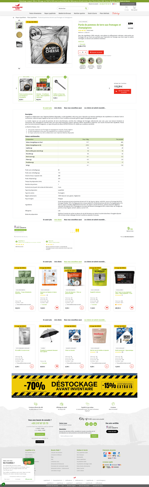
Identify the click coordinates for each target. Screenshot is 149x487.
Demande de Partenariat (57, 464)
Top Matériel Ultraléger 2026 (84, 464)
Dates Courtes (80, 468)
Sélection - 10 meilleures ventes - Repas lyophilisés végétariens (43, 95)
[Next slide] (19, 68)
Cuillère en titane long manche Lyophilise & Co (59, 94)
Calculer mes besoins (56, 452)
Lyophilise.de (89, 480)
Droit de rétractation (84, 485)
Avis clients (58, 108)
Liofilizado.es (68, 480)
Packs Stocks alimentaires (83, 466)
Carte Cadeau (80, 470)
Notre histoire (28, 455)
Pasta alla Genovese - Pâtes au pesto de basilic (73, 293)
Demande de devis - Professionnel (60, 468)
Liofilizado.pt (99, 483)
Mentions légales (71, 485)
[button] (3, 484)
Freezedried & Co (57, 480)
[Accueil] (13, 17)
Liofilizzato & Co (79, 480)
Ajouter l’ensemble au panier (124, 91)
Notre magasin (29, 457)
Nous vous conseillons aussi (73, 108)
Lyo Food (130, 28)
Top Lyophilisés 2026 (82, 452)
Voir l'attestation (20, 230)
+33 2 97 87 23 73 (40, 423)
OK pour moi (28, 479)
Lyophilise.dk (89, 483)
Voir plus (81, 41)
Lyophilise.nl (50, 483)
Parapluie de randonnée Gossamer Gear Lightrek (49, 351)
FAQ (52, 459)
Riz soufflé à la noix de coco (22, 350)
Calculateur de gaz (56, 470)
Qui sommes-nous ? (30, 452)
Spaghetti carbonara (95, 292)
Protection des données (52, 485)
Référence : (81, 32)
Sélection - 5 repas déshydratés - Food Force (23, 293)
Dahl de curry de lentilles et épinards (99, 350)
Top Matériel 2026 (81, 461)
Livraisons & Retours (56, 455)
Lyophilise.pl (60, 483)
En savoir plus (47, 108)
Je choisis (17, 479)
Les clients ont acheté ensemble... (95, 108)
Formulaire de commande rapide (59, 466)
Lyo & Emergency (101, 480)
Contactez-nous (55, 461)
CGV (63, 485)
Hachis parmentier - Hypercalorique (124, 350)
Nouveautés (80, 457)
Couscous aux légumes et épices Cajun (48, 293)
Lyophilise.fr (47, 480)
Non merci (6, 479)
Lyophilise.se (79, 483)
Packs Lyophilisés (81, 459)
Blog (52, 457)
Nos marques (80, 455)
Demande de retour (98, 485)
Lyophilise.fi (69, 483)
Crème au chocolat (70, 350)
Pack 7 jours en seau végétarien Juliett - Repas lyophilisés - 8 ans (123, 293)
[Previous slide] (19, 20)
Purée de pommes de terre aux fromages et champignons (26, 95)
